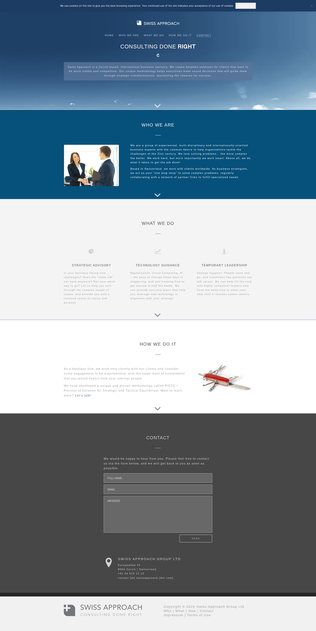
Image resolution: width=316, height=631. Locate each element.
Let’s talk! (83, 395)
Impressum (173, 615)
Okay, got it (246, 5)
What (180, 611)
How (192, 611)
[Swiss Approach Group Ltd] (109, 562)
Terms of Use (199, 615)
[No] (311, 6)
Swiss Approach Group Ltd (149, 559)
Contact (207, 611)
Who (168, 611)
